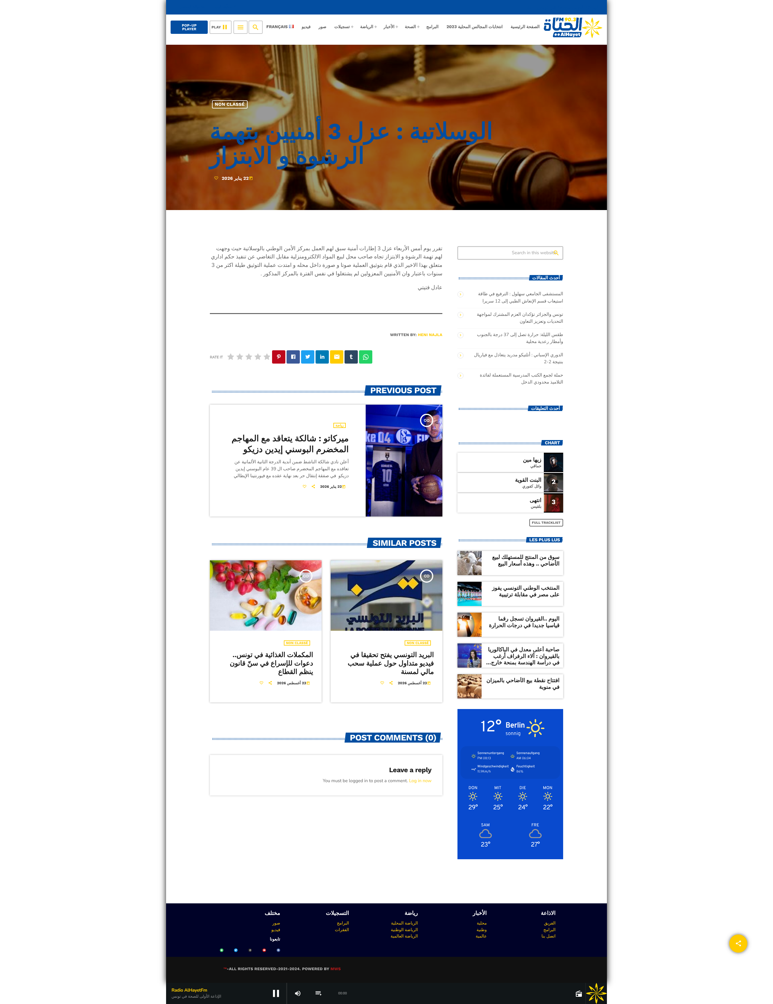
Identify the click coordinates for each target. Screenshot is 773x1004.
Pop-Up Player (189, 27)
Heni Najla (430, 335)
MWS (335, 969)
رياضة (339, 425)
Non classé (230, 104)
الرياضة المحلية (404, 923)
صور (276, 923)
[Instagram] (250, 950)
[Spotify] (221, 950)
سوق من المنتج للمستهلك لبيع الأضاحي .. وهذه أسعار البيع (526, 560)
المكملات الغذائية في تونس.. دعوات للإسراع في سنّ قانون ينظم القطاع (271, 663)
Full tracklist (546, 523)
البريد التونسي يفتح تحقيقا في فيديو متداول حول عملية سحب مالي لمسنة (391, 663)
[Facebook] (278, 950)
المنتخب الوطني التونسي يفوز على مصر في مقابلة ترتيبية (526, 591)
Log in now (420, 781)
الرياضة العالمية (404, 936)
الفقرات (342, 929)
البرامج (549, 929)
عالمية (481, 936)
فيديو (275, 929)
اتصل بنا (548, 936)
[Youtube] (264, 950)
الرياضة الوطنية (404, 929)
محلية (482, 923)
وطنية (481, 929)
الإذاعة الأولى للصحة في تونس (562, 7)
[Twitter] (236, 950)
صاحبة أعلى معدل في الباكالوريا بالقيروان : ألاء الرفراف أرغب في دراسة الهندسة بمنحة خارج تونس (524, 659)
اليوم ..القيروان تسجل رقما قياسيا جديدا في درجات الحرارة (524, 622)
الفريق (550, 923)
